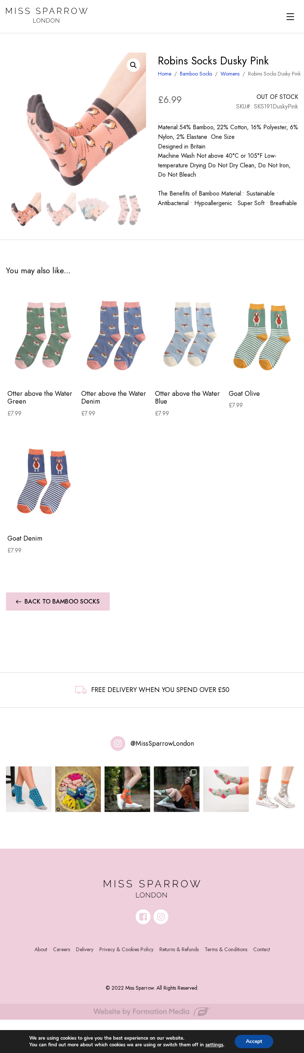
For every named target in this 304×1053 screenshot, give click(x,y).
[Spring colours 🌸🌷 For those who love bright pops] (226, 789)
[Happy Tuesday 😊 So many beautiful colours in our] (176, 789)
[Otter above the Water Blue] (190, 335)
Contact (261, 949)
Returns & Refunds (179, 949)
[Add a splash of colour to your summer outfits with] (78, 789)
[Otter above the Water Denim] (116, 335)
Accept (254, 1041)
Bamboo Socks (196, 73)
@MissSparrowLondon (162, 743)
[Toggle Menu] (290, 16)
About (40, 949)
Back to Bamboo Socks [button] (62, 601)
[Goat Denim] (42, 480)
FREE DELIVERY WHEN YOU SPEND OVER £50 (160, 690)
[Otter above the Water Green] (42, 335)
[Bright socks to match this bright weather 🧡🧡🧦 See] (127, 789)
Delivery (84, 949)
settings (214, 1045)
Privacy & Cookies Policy (126, 949)
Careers (61, 949)
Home (164, 73)
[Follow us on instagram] (161, 916)
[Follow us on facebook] (143, 916)
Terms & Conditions (226, 949)
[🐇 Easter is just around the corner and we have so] (275, 789)
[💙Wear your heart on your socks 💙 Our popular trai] (29, 789)
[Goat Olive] (264, 335)
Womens (230, 73)
